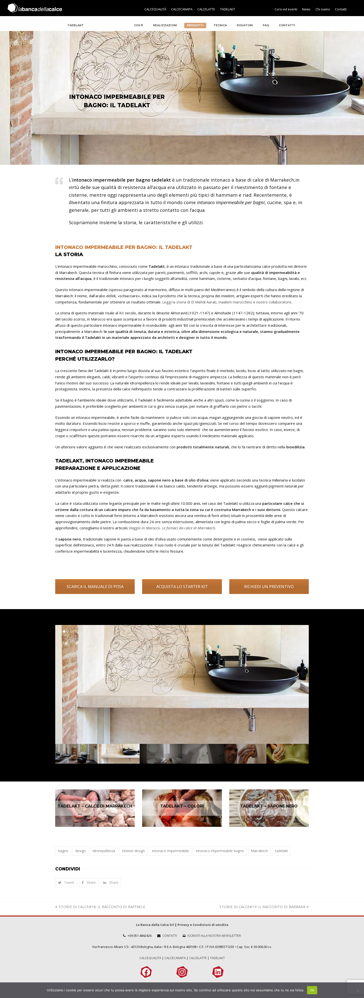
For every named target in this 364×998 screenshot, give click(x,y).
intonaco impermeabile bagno (220, 850)
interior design (133, 850)
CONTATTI (169, 935)
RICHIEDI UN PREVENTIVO (269, 586)
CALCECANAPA (175, 958)
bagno (63, 850)
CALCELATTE (198, 958)
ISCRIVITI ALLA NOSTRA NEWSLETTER (214, 935)
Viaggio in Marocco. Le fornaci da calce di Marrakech (172, 527)
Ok (312, 990)
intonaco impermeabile (170, 850)
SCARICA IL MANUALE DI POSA (95, 586)
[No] (357, 990)
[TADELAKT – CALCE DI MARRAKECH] (95, 808)
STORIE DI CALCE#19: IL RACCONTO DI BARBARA (262, 906)
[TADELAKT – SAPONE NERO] (269, 808)
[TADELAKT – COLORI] (182, 808)
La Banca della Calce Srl (155, 924)
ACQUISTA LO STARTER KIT (182, 586)
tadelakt (281, 850)
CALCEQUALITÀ (150, 958)
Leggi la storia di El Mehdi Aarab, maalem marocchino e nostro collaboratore (226, 301)
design (80, 850)
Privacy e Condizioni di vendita (203, 924)
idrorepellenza (104, 850)
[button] (66, 882)
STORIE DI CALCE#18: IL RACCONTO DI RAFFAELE (101, 906)
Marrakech (259, 850)
